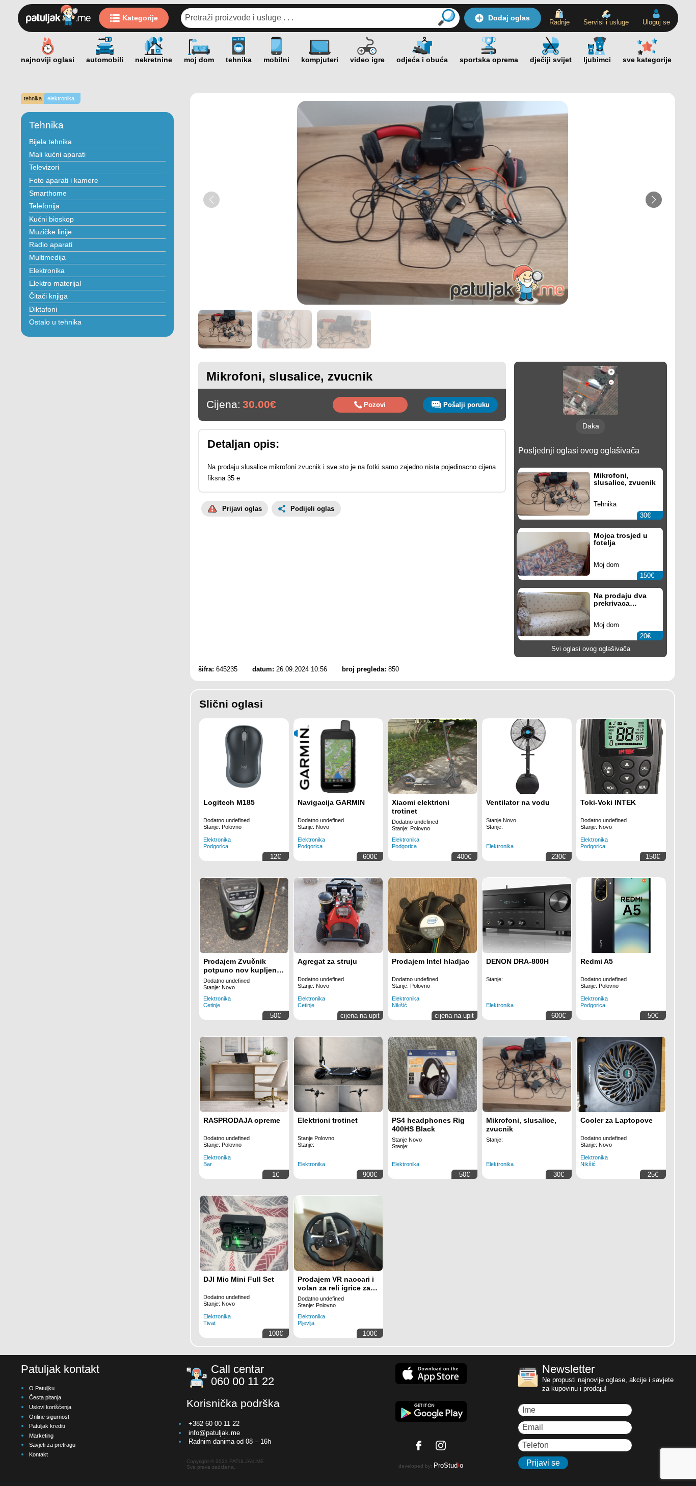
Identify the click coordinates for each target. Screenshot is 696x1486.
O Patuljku (42, 1388)
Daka (590, 426)
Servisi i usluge (606, 22)
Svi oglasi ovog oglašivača (590, 649)
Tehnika (46, 125)
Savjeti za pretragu (52, 1445)
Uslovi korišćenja (50, 1407)
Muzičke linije (50, 232)
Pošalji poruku (466, 405)
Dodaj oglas (509, 18)
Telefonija (44, 206)
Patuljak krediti (47, 1426)
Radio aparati (50, 244)
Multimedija (47, 257)
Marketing (41, 1436)
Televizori (44, 167)
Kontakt (38, 1454)
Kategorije (140, 18)
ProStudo (448, 1465)
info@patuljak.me (214, 1433)
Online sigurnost (49, 1417)
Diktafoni (43, 309)
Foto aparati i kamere (63, 180)
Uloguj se (656, 22)
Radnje (559, 22)
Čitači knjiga (48, 296)
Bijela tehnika (50, 142)
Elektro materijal (55, 283)
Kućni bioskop (51, 219)
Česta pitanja (45, 1397)
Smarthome (48, 193)
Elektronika (47, 270)
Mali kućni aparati (57, 154)
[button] (654, 200)
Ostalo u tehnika (55, 322)
